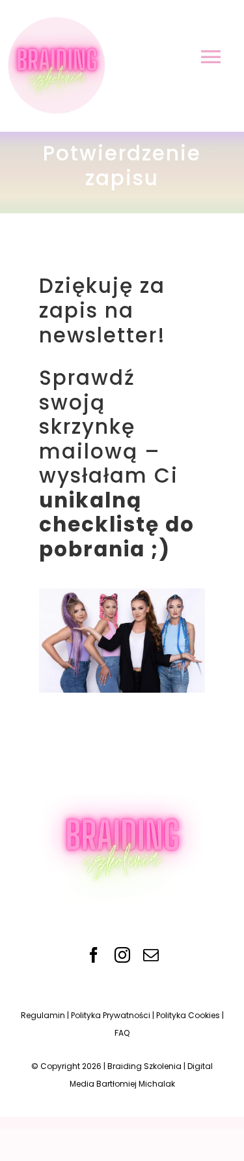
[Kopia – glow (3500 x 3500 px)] (122, 776)
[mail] (151, 955)
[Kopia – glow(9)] (54, 18)
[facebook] (94, 955)
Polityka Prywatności (110, 1015)
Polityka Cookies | (190, 1015)
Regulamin (43, 1015)
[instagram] (122, 955)
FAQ (122, 1032)
